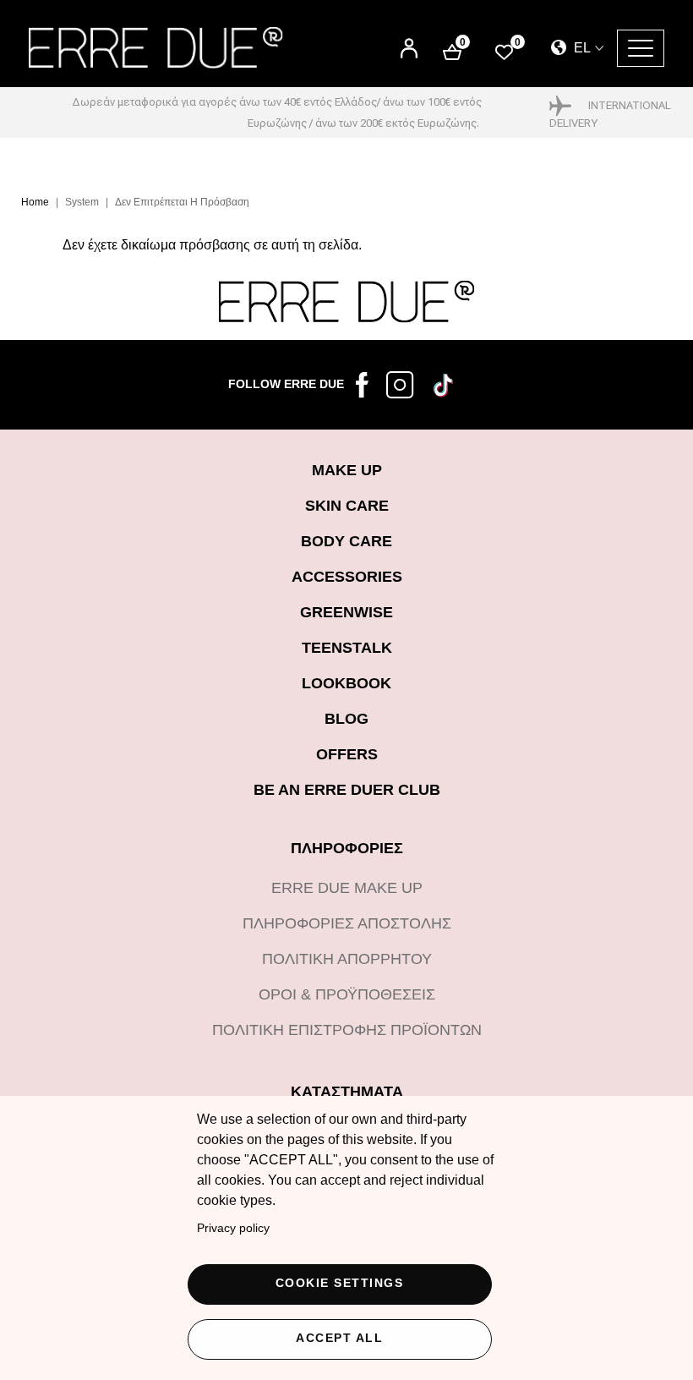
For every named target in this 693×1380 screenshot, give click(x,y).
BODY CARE (346, 541)
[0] (504, 51)
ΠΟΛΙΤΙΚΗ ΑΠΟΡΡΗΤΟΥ (347, 958)
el (580, 48)
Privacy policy (233, 1228)
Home (35, 202)
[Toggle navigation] (640, 48)
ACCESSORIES (347, 576)
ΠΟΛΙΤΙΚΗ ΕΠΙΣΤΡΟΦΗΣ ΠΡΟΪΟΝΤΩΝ (347, 1029)
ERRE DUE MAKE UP (347, 887)
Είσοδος (409, 41)
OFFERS (347, 754)
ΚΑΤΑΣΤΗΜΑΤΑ (347, 1091)
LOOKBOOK (346, 683)
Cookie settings (340, 1283)
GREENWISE (346, 612)
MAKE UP (347, 470)
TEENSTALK (347, 647)
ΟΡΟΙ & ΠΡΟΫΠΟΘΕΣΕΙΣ (347, 994)
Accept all (339, 1338)
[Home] (156, 47)
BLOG (346, 718)
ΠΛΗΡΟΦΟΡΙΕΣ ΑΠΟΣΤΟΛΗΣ (347, 923)
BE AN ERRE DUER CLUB (347, 789)
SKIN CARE (347, 505)
